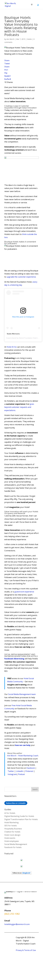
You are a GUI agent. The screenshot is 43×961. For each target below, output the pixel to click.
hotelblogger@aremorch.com (17, 924)
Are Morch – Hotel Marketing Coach (22, 755)
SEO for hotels (10, 825)
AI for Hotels (9, 813)
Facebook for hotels (13, 847)
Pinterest (29, 771)
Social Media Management (15, 844)
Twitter (11, 771)
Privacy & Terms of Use (26, 950)
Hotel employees (11, 841)
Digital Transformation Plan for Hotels (21, 819)
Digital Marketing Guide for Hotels (19, 816)
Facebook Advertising (14, 658)
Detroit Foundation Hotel (28, 338)
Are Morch (10, 39)
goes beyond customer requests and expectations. (19, 407)
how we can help (22, 745)
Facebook (31, 768)
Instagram (12, 774)
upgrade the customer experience (21, 277)
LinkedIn (19, 771)
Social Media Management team (22, 694)
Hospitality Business (13, 828)
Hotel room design (12, 835)
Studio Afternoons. (13, 334)
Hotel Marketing (11, 822)
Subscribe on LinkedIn (16, 803)
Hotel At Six (12, 347)
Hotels (29, 39)
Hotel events (9, 838)
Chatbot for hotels (12, 831)
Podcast (21, 774)
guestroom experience (24, 591)
